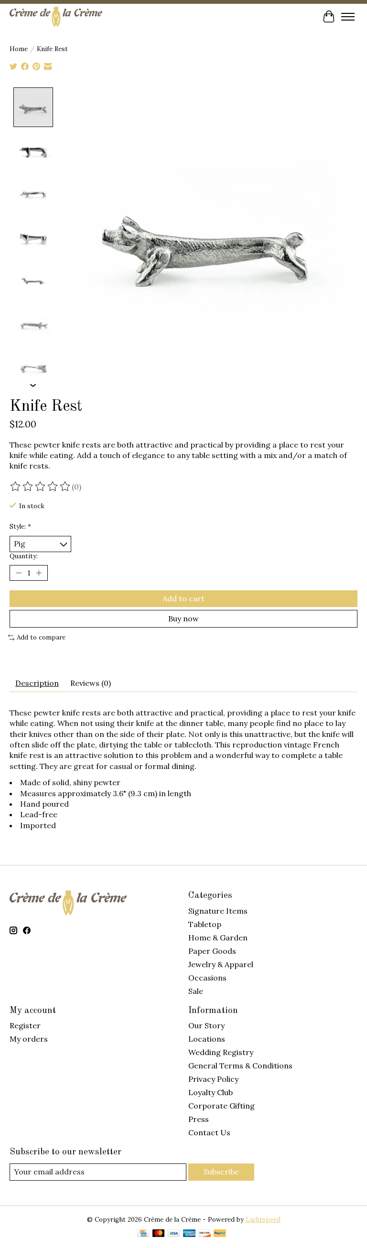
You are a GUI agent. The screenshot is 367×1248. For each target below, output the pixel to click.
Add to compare (41, 637)
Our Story (206, 1025)
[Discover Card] (204, 1234)
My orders (29, 1039)
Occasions (207, 977)
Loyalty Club (210, 1092)
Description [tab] (37, 683)
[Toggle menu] (347, 16)
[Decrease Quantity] (18, 572)
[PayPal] (220, 1234)
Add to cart (183, 598)
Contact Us (209, 1132)
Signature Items (218, 911)
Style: (20, 527)
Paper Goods (212, 951)
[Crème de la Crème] (56, 16)
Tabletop (204, 924)
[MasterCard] (158, 1234)
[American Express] (189, 1234)
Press (198, 1119)
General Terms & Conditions (240, 1065)
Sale (195, 991)
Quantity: (24, 556)
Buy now (183, 618)
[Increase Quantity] (38, 572)
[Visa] (174, 1234)
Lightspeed (263, 1220)
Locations (206, 1039)
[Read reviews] (41, 486)
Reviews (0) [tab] (90, 683)
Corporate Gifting (221, 1105)
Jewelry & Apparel (220, 964)
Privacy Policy (213, 1079)
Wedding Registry (220, 1052)
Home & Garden (218, 937)
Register (25, 1025)
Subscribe (221, 1171)
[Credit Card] (143, 1234)
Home (19, 49)
